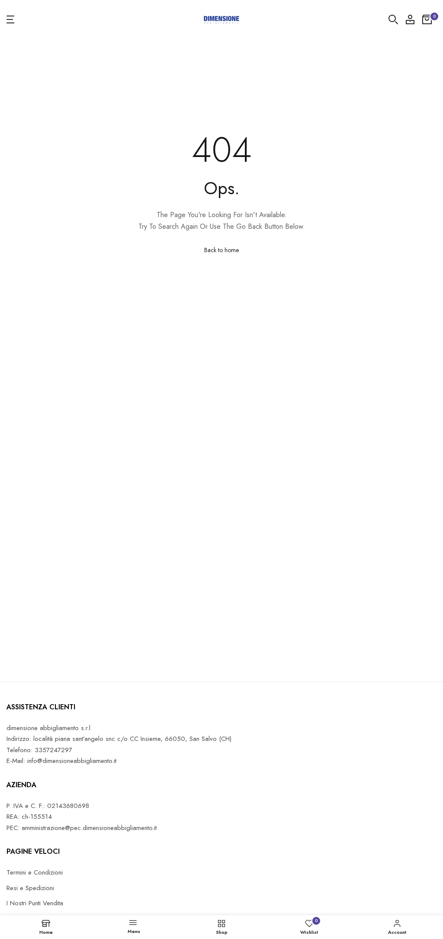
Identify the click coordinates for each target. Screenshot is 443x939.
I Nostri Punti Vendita (34, 903)
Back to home (221, 250)
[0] (427, 19)
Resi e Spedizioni (30, 888)
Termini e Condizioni (34, 872)
